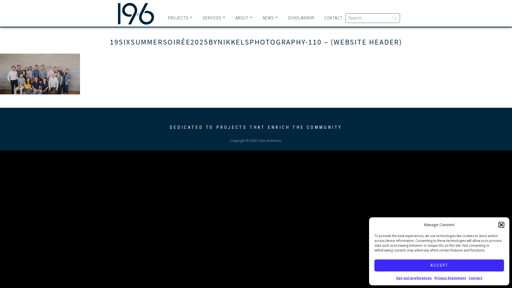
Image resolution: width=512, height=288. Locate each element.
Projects (178, 18)
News (268, 18)
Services (212, 18)
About (242, 18)
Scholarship (301, 18)
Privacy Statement (450, 278)
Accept (439, 265)
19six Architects (136, 13)
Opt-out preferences (414, 278)
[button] (501, 224)
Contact (475, 278)
